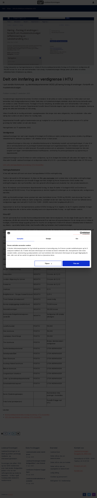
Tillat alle (76, 263)
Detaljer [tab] (48, 238)
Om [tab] (77, 238)
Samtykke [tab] (20, 238)
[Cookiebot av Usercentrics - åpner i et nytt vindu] (81, 233)
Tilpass (47, 263)
